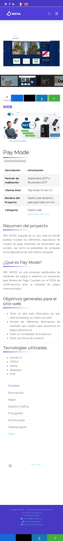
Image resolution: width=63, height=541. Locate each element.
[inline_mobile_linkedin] (39, 537)
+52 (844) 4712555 (32, 515)
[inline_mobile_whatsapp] (55, 537)
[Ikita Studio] (13, 13)
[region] (31, 57)
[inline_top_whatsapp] (54, 98)
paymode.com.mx (38, 214)
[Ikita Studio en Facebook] (9, 4)
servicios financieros (15, 161)
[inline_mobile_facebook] (8, 537)
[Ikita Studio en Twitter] (6, 4)
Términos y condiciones (32, 524)
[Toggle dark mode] (49, 13)
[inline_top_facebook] (17, 98)
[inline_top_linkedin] (42, 98)
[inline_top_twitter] (29, 98)
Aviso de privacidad (32, 521)
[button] (56, 13)
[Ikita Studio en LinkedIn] (13, 4)
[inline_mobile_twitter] (24, 537)
